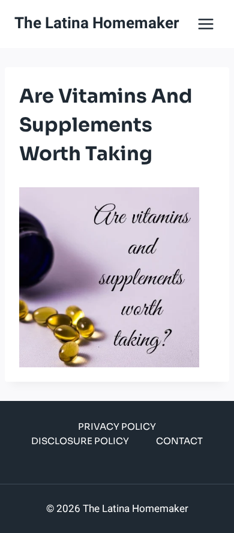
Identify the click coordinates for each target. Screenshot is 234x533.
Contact (179, 441)
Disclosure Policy (80, 441)
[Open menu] (205, 23)
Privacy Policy (117, 426)
